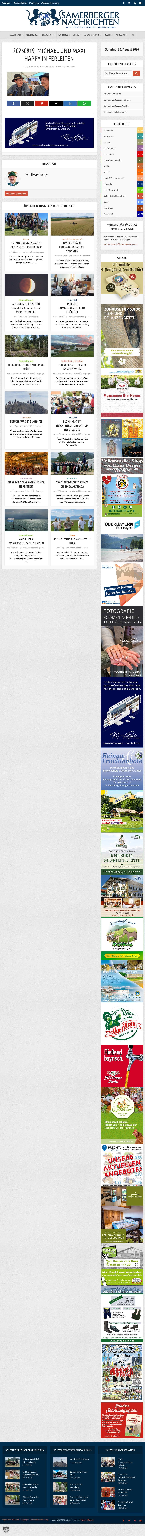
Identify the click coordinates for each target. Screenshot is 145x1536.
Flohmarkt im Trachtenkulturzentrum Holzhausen (72, 425)
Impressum (6, 1519)
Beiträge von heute (112, 93)
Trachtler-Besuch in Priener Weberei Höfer (30, 1473)
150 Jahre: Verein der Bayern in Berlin (30, 1498)
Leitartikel (72, 300)
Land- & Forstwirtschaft (72, 239)
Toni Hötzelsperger (81, 255)
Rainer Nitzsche (87, 1520)
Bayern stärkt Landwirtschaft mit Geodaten (72, 247)
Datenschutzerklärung (39, 1519)
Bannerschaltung (20, 3)
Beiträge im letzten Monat (115, 112)
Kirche (76, 34)
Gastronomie (26, 478)
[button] (6, 1530)
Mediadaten (34, 3)
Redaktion (6, 3)
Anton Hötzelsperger (34, 251)
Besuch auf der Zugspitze (26, 421)
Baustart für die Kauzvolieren (76, 1485)
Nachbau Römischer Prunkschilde (125, 1491)
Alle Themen (15, 34)
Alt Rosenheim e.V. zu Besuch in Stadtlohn (30, 1485)
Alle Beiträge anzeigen (16, 193)
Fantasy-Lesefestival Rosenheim (125, 1503)
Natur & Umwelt (26, 300)
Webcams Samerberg (50, 3)
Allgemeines (32, 34)
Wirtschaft (121, 34)
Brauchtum (47, 34)
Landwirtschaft (91, 34)
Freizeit (107, 34)
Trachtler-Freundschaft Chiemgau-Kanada (30, 1460)
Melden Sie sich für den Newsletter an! (121, 244)
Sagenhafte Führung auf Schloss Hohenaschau (79, 1498)
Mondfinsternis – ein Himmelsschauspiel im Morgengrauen (26, 308)
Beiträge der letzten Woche (116, 106)
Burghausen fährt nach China (78, 1473)
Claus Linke (33, 316)
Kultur (72, 535)
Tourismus (63, 34)
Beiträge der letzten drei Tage (117, 99)
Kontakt (15, 1519)
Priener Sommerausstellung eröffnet (72, 308)
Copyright (24, 1519)
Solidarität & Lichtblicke (72, 361)
